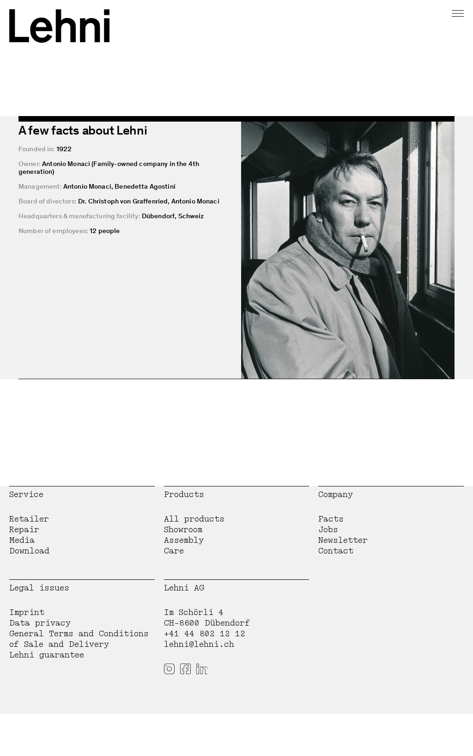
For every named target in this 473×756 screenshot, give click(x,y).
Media (22, 540)
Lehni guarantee (46, 655)
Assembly (184, 540)
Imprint (26, 612)
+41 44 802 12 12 (204, 634)
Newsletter (343, 540)
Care (174, 551)
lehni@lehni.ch (199, 644)
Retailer (29, 519)
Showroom (183, 530)
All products (194, 519)
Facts (331, 519)
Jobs (328, 530)
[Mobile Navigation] (458, 12)
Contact (335, 551)
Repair (24, 530)
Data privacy (40, 623)
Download (29, 551)
